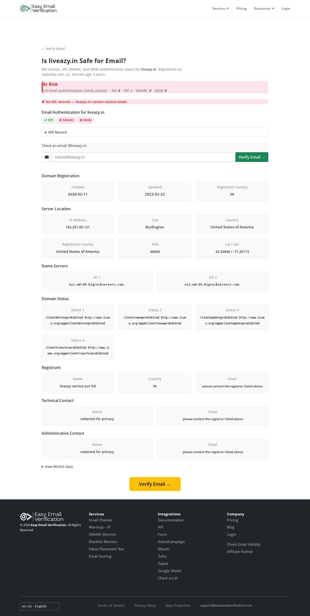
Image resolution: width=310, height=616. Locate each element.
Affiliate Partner (240, 551)
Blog (230, 527)
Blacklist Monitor (103, 541)
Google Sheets (170, 570)
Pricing (241, 8)
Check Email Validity (243, 544)
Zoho (162, 556)
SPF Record (57, 132)
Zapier (163, 563)
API (160, 527)
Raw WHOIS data (59, 466)
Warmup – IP (99, 527)
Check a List (168, 578)
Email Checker (100, 520)
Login (286, 8)
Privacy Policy (145, 605)
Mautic (163, 548)
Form (162, 534)
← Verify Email (53, 48)
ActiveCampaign (171, 541)
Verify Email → (252, 157)
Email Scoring (100, 556)
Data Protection (177, 605)
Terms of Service (111, 605)
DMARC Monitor (102, 534)
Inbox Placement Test (106, 548)
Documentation (171, 520)
